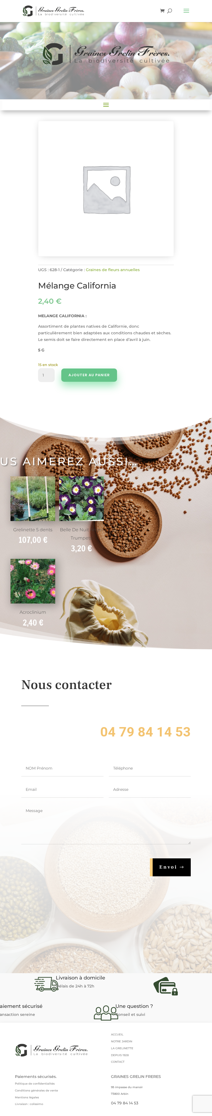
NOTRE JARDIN (121, 1041)
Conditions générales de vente (36, 1090)
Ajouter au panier (89, 375)
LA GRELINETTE (122, 1048)
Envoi (168, 867)
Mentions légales (27, 1097)
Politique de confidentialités (35, 1083)
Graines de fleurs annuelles (113, 269)
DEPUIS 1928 (120, 1055)
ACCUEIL (117, 1034)
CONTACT (117, 1062)
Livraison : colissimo (29, 1104)
